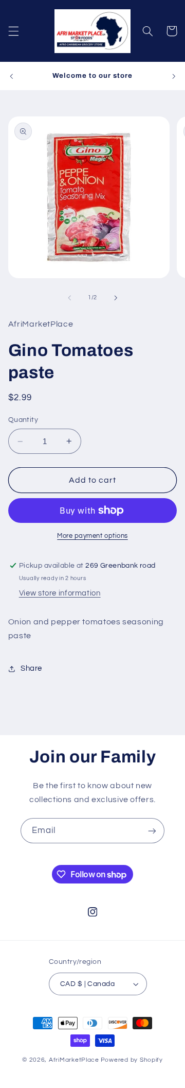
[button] (13, 31)
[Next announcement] (173, 76)
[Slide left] (69, 297)
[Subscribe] (152, 830)
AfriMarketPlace (74, 1060)
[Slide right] (115, 297)
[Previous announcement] (11, 76)
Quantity (23, 419)
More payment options (92, 536)
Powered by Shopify (132, 1060)
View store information (60, 593)
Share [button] (31, 668)
